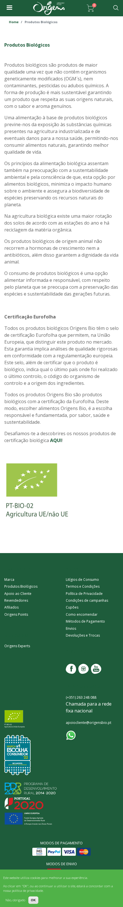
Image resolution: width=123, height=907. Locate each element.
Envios (71, 628)
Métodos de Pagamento (85, 621)
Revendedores (16, 600)
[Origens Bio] (9, 8)
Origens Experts (17, 645)
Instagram (83, 669)
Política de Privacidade (84, 593)
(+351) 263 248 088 (81, 697)
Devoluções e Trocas (83, 635)
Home (14, 22)
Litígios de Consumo (82, 579)
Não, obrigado (15, 900)
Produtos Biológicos (20, 586)
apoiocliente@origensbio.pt (88, 722)
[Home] (49, 8)
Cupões (72, 607)
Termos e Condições (83, 586)
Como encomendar (82, 614)
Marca (9, 579)
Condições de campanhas (87, 600)
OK (33, 900)
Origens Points (16, 614)
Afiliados (11, 607)
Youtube (96, 669)
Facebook (71, 669)
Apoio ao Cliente (17, 593)
